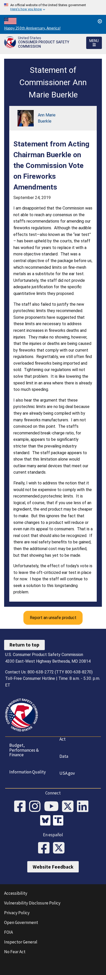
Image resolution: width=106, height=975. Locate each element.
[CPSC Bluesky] (46, 821)
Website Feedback (53, 867)
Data (63, 756)
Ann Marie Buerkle (47, 118)
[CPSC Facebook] (21, 807)
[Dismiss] (100, 21)
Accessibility (15, 893)
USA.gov (67, 773)
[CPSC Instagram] (36, 807)
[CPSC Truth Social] (59, 821)
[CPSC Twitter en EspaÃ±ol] (60, 848)
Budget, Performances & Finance (24, 750)
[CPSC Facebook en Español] (45, 848)
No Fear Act (14, 951)
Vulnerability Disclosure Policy (32, 903)
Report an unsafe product (53, 617)
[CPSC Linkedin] (84, 807)
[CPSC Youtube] (53, 807)
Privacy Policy (17, 913)
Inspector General (20, 942)
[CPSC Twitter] (69, 807)
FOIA (8, 932)
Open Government (21, 922)
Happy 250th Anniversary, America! (32, 28)
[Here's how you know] (53, 7)
